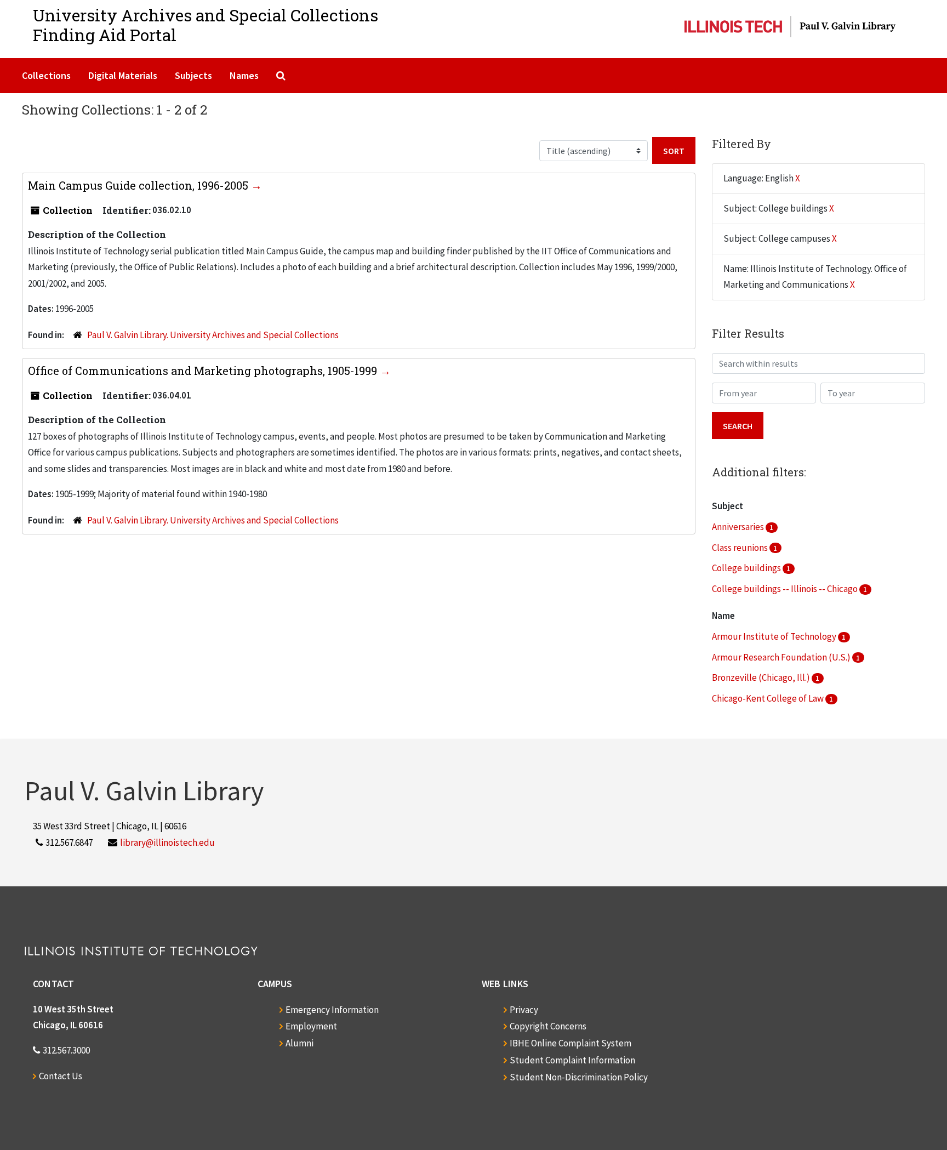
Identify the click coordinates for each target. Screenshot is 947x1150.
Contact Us (60, 1076)
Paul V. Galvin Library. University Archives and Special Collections (213, 335)
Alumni (299, 1043)
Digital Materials (122, 75)
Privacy (524, 1010)
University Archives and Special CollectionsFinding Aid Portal (205, 24)
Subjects (193, 75)
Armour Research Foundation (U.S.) (782, 657)
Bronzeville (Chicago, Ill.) (762, 677)
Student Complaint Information (572, 1060)
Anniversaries (739, 527)
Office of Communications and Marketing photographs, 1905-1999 (204, 370)
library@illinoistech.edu (167, 842)
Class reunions (740, 548)
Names (244, 75)
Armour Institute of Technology (775, 636)
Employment (311, 1026)
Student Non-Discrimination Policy (579, 1077)
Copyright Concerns (548, 1026)
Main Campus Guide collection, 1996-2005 (139, 185)
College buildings (747, 568)
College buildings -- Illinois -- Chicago (785, 589)
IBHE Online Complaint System (570, 1043)
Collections (46, 75)
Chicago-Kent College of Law (768, 698)
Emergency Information (332, 1010)
